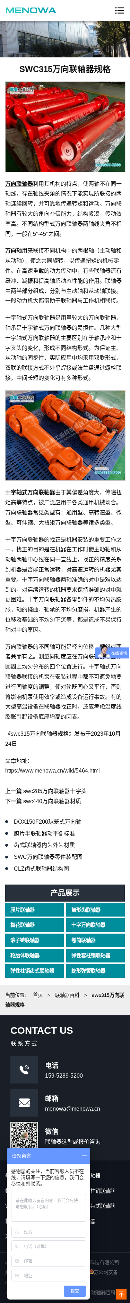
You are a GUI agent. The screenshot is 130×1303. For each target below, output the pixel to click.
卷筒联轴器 (83, 940)
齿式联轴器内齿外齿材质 (44, 845)
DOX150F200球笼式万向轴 (47, 822)
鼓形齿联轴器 (86, 910)
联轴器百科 (67, 995)
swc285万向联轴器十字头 (55, 791)
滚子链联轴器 (25, 940)
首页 (38, 995)
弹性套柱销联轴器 (90, 955)
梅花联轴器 (22, 925)
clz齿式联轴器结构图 (41, 869)
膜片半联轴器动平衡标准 (44, 834)
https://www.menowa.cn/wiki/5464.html (52, 771)
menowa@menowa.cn (72, 1109)
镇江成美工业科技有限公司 (31, 10)
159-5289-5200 (64, 1076)
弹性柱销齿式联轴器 (32, 971)
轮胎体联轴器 (25, 955)
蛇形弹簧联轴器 (88, 971)
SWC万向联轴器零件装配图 (48, 857)
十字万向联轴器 (88, 925)
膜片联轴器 (22, 910)
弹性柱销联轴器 (98, 1191)
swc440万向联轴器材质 (52, 801)
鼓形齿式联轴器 (98, 1206)
